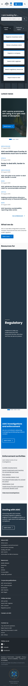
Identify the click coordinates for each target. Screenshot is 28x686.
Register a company (14, 53)
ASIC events (4, 552)
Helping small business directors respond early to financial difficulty (14, 198)
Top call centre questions (8, 626)
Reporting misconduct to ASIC (9, 630)
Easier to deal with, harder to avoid (13, 164)
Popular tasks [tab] (6, 28)
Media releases (5, 563)
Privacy (24, 657)
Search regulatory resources (14, 69)
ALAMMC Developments (9, 468)
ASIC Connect (5, 605)
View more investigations (10, 493)
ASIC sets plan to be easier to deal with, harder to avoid (13, 176)
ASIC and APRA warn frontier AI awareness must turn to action (14, 152)
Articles (3, 570)
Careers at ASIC (6, 613)
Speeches (3, 565)
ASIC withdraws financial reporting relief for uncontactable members (13, 187)
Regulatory (13, 323)
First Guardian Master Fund (10, 477)
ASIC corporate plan (6, 585)
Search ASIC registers (14, 61)
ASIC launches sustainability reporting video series (11, 209)
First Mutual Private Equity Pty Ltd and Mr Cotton (13, 480)
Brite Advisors (6, 475)
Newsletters (4, 587)
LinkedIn (6, 647)
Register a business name (14, 37)
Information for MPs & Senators (9, 554)
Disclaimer (4, 658)
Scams (3, 632)
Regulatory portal (5, 608)
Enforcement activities (7, 547)
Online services (6, 598)
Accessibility (4, 660)
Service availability (13, 658)
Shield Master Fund (8, 484)
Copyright (18, 657)
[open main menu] (2, 4)
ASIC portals (4, 601)
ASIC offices (4, 635)
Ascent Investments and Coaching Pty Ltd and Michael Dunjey (12, 471)
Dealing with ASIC (5, 550)
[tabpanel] (14, 57)
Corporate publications (8, 580)
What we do (4, 543)
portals (19, 4)
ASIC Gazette (4, 590)
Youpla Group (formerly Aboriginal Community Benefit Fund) (12, 487)
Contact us (4, 623)
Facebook (7, 650)
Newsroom (4, 560)
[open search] (25, 4)
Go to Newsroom (17, 216)
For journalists (4, 572)
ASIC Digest (4, 592)
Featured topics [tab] (19, 28)
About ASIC (4, 540)
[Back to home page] (8, 4)
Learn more (7, 237)
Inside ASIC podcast (6, 574)
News (2, 567)
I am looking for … (10, 15)
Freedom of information (7, 657)
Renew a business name (14, 45)
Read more (9, 126)
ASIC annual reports (6, 583)
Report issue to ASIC (14, 77)
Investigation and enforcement (9, 545)
